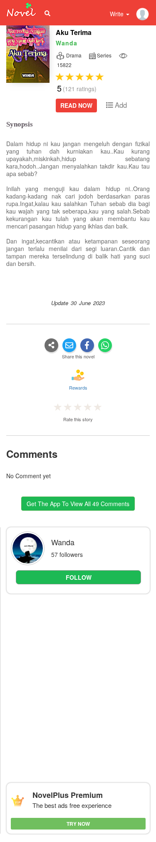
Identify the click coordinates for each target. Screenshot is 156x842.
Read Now (76, 105)
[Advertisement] (78, 680)
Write (117, 14)
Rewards (78, 387)
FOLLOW (79, 577)
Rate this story (78, 419)
